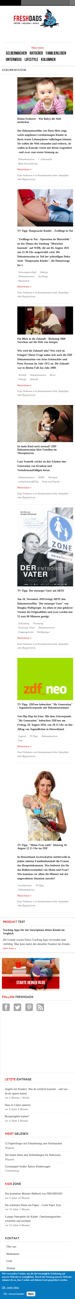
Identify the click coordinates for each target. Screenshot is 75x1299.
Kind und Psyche (51, 481)
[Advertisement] (31, 1043)
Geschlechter (25, 885)
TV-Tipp (34, 736)
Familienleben (56, 53)
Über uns (11, 1246)
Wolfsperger (43, 632)
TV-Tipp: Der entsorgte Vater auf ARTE (40, 590)
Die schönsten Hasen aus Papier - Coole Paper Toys (33, 1205)
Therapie (53, 477)
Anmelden (63, 175)
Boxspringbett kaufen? (17, 1116)
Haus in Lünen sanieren (17, 1105)
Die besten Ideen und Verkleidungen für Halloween (33, 1155)
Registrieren (28, 179)
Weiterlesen (24, 169)
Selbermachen (16, 53)
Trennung (38, 623)
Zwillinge (43, 276)
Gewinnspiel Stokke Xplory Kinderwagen (27, 1166)
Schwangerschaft (27, 272)
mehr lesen (8, 948)
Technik (22, 375)
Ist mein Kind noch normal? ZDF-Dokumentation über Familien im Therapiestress (37, 450)
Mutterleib (23, 281)
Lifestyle (31, 59)
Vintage (22, 379)
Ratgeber (36, 53)
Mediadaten (12, 1254)
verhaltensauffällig (28, 481)
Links (9, 1261)
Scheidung (23, 623)
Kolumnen (48, 59)
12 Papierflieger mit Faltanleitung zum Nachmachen (33, 1143)
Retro (53, 375)
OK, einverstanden (13, 1293)
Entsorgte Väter (26, 627)
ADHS (41, 477)
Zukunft (34, 379)
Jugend (22, 736)
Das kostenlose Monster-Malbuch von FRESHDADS (33, 1193)
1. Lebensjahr (45, 159)
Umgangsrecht (25, 632)
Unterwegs (14, 59)
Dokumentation (26, 159)
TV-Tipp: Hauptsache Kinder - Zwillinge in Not (45, 230)
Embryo (44, 272)
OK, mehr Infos (10, 1287)
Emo (20, 740)
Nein (31, 1293)
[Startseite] (36, 27)
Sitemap (10, 1268)
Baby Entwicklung (28, 163)
